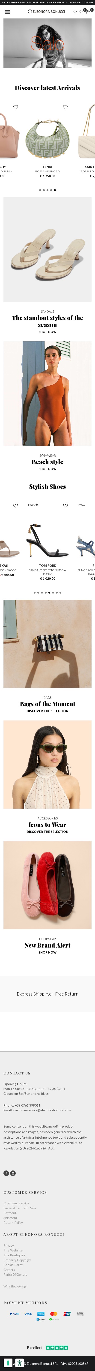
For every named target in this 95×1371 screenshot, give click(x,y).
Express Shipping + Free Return (47, 993)
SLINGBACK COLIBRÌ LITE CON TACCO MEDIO (72, 572)
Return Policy (13, 1222)
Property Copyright (17, 1260)
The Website (13, 1250)
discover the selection (47, 711)
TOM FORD (23, 565)
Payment (9, 1213)
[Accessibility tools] (19, 1363)
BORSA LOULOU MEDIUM (53, 171)
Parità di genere (15, 1274)
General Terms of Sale (19, 1208)
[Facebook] (6, 1173)
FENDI (72, 565)
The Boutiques (14, 1255)
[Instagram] (13, 1173)
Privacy (8, 1245)
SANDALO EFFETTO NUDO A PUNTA (22, 572)
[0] (88, 12)
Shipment (10, 1218)
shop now (47, 332)
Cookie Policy (13, 1265)
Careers (9, 1270)
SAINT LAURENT (53, 167)
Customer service (16, 1203)
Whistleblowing (14, 1286)
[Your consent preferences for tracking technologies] (8, 1363)
